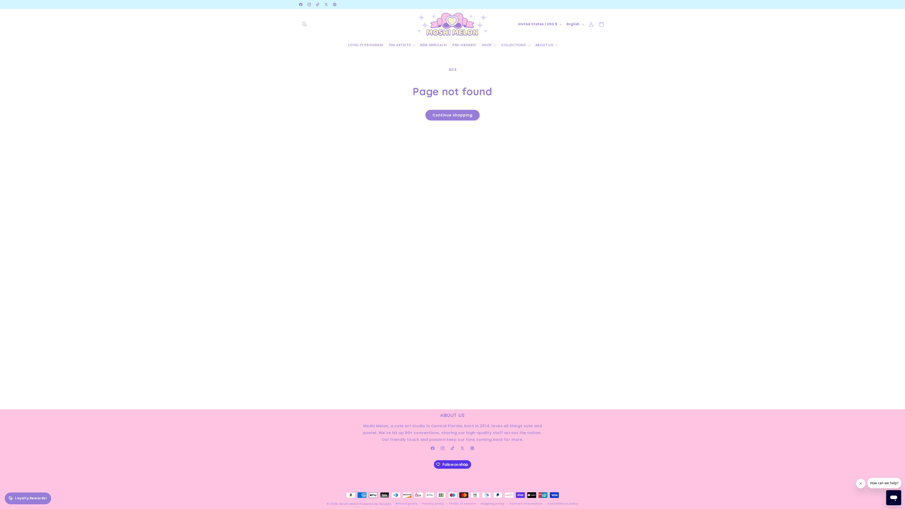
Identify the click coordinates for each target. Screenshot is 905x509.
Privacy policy (433, 503)
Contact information (526, 503)
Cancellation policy (562, 503)
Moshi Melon (349, 504)
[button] (304, 24)
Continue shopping (452, 115)
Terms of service (462, 503)
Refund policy (406, 503)
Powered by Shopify (375, 504)
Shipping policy (493, 503)
